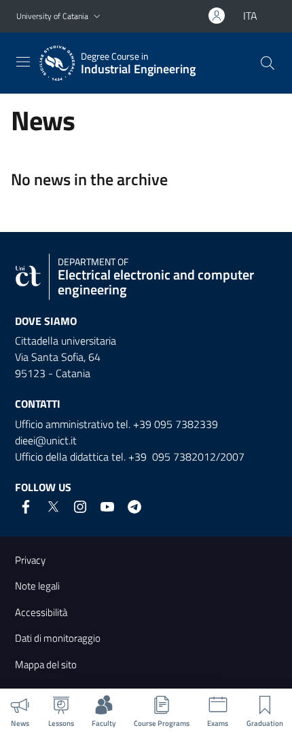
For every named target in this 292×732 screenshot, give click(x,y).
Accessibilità (41, 612)
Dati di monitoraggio (58, 638)
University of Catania (52, 15)
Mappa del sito (46, 664)
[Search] (267, 63)
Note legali (37, 586)
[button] (97, 16)
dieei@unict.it (46, 440)
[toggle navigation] (23, 62)
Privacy (30, 560)
